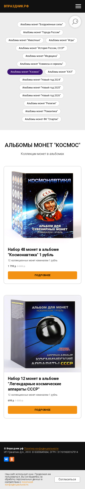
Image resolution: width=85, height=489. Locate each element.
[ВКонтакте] (6, 459)
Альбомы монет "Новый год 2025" (41, 87)
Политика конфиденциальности (41, 448)
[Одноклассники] (11, 459)
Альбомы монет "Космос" (25, 71)
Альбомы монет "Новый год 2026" (41, 95)
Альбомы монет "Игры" (62, 40)
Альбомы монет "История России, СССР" (41, 48)
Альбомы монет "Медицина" (42, 56)
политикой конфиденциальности (19, 483)
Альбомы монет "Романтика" (41, 111)
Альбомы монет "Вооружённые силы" (41, 24)
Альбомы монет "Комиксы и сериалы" (41, 64)
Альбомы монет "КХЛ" (60, 71)
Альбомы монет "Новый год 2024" (41, 79)
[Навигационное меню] (78, 6)
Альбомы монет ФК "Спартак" (41, 119)
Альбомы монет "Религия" (41, 103)
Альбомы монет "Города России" (41, 32)
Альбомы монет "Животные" (24, 40)
